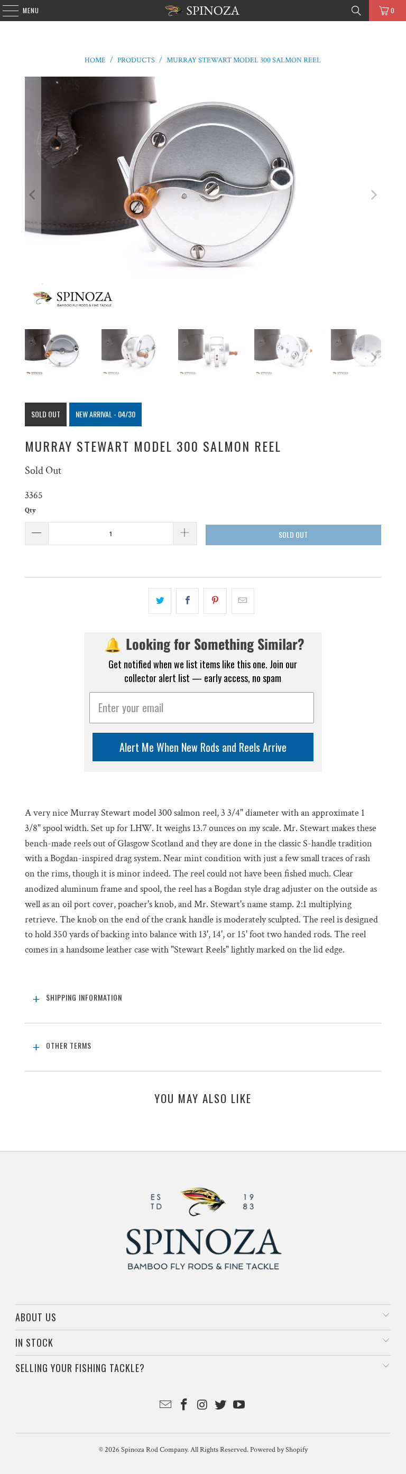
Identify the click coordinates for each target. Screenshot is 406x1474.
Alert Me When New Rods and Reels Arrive (203, 747)
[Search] (356, 10)
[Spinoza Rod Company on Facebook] (184, 1406)
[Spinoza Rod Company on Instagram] (202, 1406)
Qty (30, 510)
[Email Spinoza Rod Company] (166, 1406)
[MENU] (5, 10)
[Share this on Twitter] (160, 601)
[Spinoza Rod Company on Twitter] (221, 1406)
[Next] (373, 195)
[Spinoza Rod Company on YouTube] (239, 1406)
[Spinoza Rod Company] (203, 10)
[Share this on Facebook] (187, 601)
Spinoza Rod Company (154, 1449)
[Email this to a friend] (243, 601)
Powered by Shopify (279, 1449)
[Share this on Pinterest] (215, 601)
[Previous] (32, 195)
